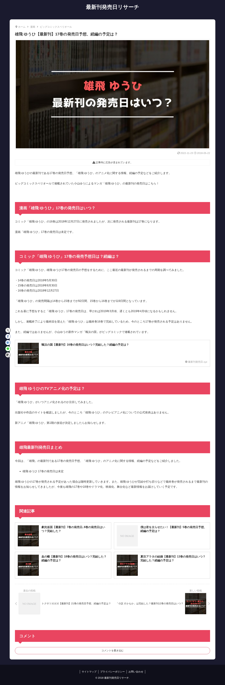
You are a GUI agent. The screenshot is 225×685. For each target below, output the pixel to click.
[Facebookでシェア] (8, 336)
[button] (8, 355)
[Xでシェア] (8, 330)
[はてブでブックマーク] (8, 342)
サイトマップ (89, 671)
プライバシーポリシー (112, 671)
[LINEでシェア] (8, 348)
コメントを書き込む (112, 650)
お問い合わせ (135, 671)
